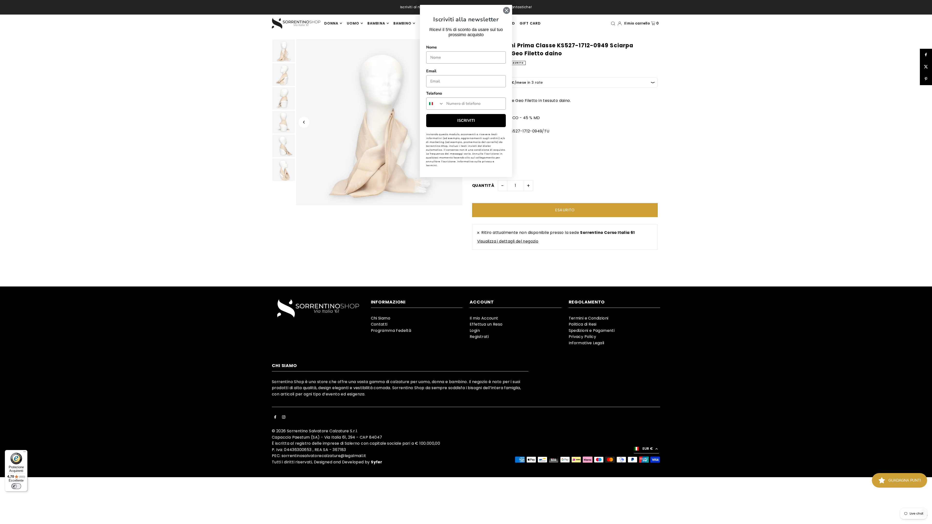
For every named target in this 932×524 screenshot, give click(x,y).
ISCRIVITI (466, 120)
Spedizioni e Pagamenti (592, 330)
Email (431, 71)
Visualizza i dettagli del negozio (507, 241)
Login (475, 330)
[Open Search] (613, 23)
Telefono (434, 93)
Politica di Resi (583, 324)
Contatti (379, 324)
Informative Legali (586, 343)
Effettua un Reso (486, 324)
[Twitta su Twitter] (926, 67)
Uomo (353, 23)
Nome (431, 47)
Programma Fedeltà (391, 330)
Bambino (402, 23)
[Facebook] (275, 417)
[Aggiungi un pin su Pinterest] (926, 79)
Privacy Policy (582, 336)
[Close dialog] (506, 10)
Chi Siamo (381, 318)
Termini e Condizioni (588, 318)
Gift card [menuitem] (530, 23)
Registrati (479, 336)
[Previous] (304, 122)
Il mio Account (484, 318)
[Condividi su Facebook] (926, 55)
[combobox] (435, 103)
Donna (331, 23)
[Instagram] (283, 417)
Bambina (376, 23)
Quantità (483, 185)
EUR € (647, 448)
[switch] (16, 486)
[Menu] (24, 453)
